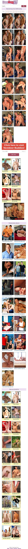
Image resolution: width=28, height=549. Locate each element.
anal (7, 11)
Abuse (19, 548)
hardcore (11, 11)
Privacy (15, 548)
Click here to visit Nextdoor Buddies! (14, 146)
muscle (18, 11)
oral (15, 11)
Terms (11, 548)
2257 (8, 548)
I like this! (13, 154)
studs (22, 11)
